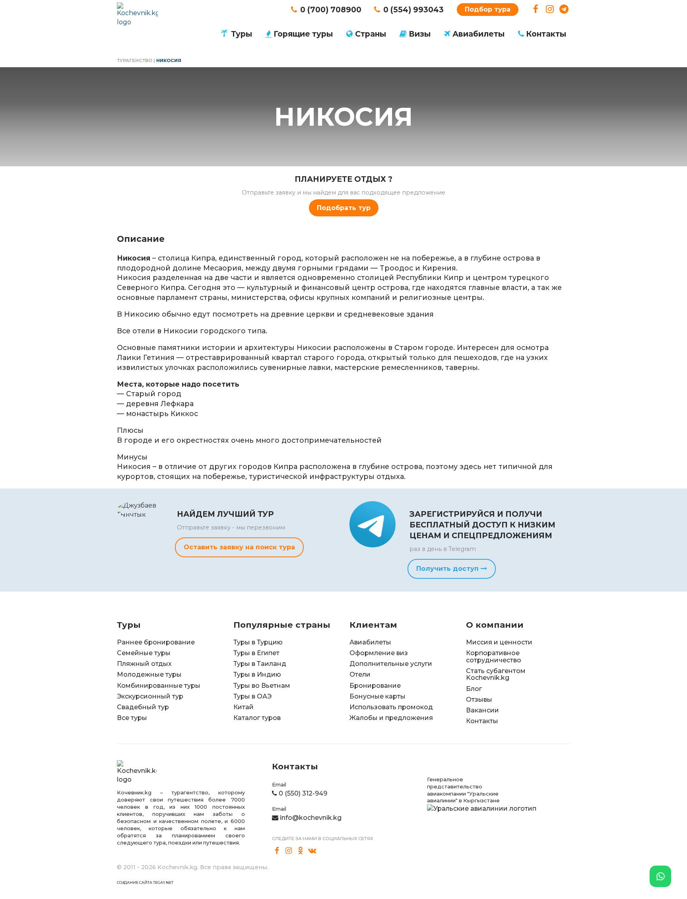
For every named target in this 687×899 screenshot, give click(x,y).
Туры (241, 34)
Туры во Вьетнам (261, 685)
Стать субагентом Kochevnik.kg (496, 674)
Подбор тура (487, 9)
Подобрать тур (344, 208)
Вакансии (482, 710)
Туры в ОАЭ (252, 696)
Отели (360, 674)
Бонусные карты (377, 696)
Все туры (132, 718)
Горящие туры (303, 34)
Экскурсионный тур (150, 696)
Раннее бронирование (156, 642)
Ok (300, 850)
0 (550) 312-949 (303, 793)
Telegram (564, 9)
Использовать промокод (391, 707)
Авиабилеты (478, 34)
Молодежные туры (149, 674)
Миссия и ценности (499, 642)
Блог (474, 689)
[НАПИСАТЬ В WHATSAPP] (660, 876)
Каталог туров (257, 718)
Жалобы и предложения (391, 718)
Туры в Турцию (258, 642)
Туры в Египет (256, 653)
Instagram (550, 9)
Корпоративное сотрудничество (493, 656)
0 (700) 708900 (330, 9)
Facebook (536, 9)
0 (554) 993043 (413, 9)
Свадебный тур (143, 707)
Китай (243, 707)
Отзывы (479, 699)
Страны (370, 34)
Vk (312, 850)
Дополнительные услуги (390, 663)
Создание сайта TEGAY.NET (145, 882)
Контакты (546, 34)
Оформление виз (378, 653)
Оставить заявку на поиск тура (239, 547)
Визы (420, 34)
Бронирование (375, 685)
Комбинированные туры (158, 685)
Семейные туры (144, 653)
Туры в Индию (257, 674)
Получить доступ (448, 568)
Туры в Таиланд (259, 663)
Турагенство (134, 60)
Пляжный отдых (144, 663)
